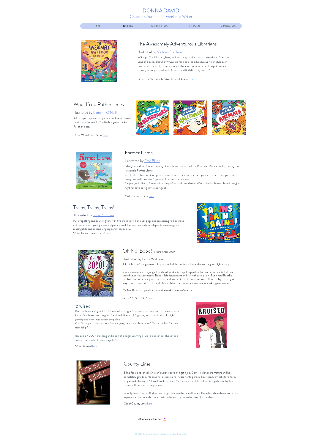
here (193, 79)
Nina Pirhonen (103, 215)
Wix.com (183, 433)
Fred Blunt (152, 160)
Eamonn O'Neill (105, 112)
